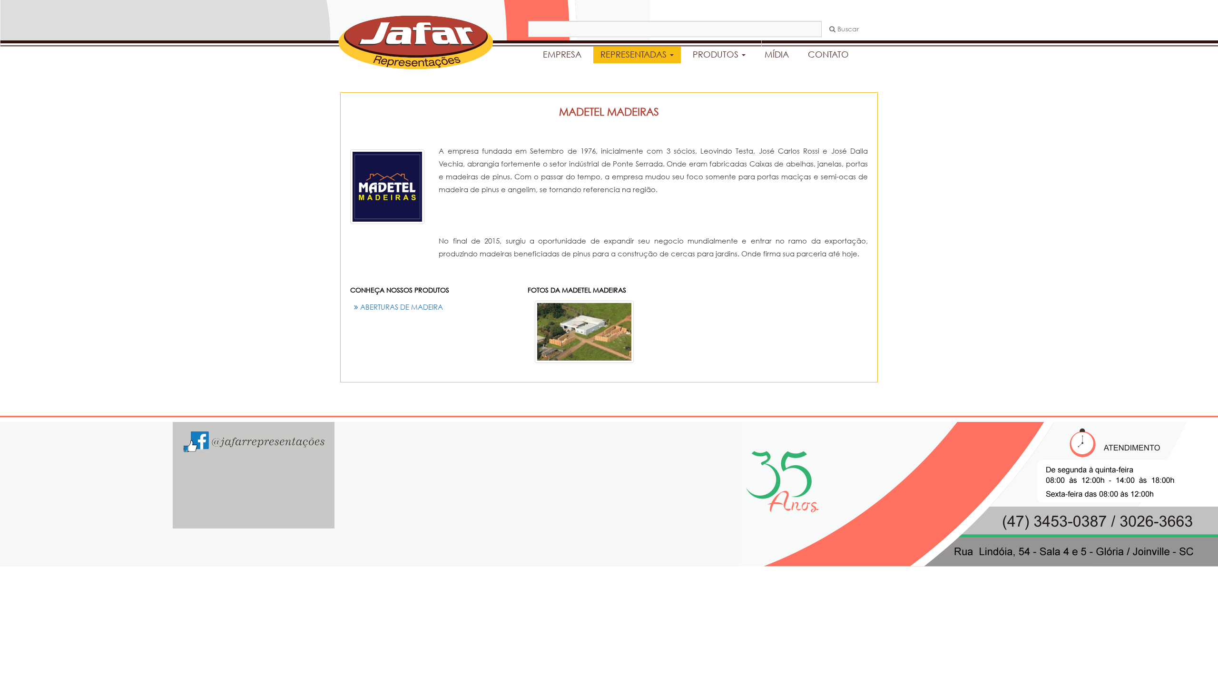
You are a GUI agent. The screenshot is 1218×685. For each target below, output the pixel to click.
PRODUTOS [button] (717, 54)
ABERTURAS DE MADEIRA (400, 307)
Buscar (847, 28)
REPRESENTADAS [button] (634, 54)
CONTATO (828, 54)
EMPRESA (562, 54)
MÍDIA (777, 54)
